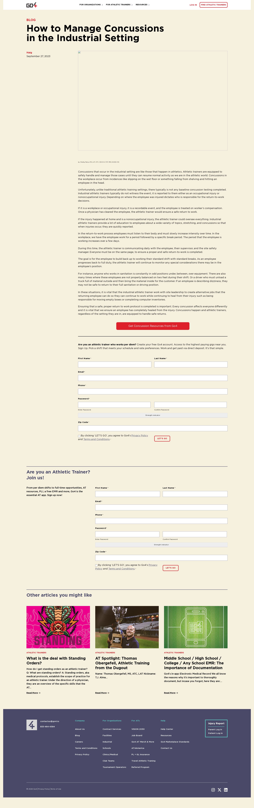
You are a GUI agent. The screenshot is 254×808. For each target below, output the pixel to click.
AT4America (137, 748)
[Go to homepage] (31, 4)
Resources (141, 5)
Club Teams (108, 761)
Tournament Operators (114, 767)
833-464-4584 (47, 727)
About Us (80, 729)
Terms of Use (56, 789)
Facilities (107, 736)
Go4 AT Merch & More (142, 742)
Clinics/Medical (110, 755)
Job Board (136, 736)
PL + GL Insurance (140, 755)
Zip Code (83, 422)
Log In (193, 5)
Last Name (160, 358)
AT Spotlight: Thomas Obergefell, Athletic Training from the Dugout (122, 663)
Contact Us (166, 748)
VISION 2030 (138, 729)
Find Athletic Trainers (213, 5)
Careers (79, 742)
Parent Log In (215, 730)
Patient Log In (215, 733)
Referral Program (140, 767)
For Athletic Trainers (118, 5)
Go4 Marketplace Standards (175, 742)
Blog (77, 736)
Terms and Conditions (96, 439)
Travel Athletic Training (143, 761)
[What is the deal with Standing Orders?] (58, 627)
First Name (84, 358)
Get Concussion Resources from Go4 (152, 326)
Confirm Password (161, 410)
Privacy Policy (139, 436)
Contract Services (112, 729)
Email (81, 372)
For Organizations (90, 5)
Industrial (107, 742)
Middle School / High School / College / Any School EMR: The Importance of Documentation (194, 663)
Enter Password (84, 410)
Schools (107, 748)
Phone (82, 385)
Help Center (167, 729)
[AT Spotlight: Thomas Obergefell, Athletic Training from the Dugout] (127, 627)
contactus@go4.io (49, 721)
